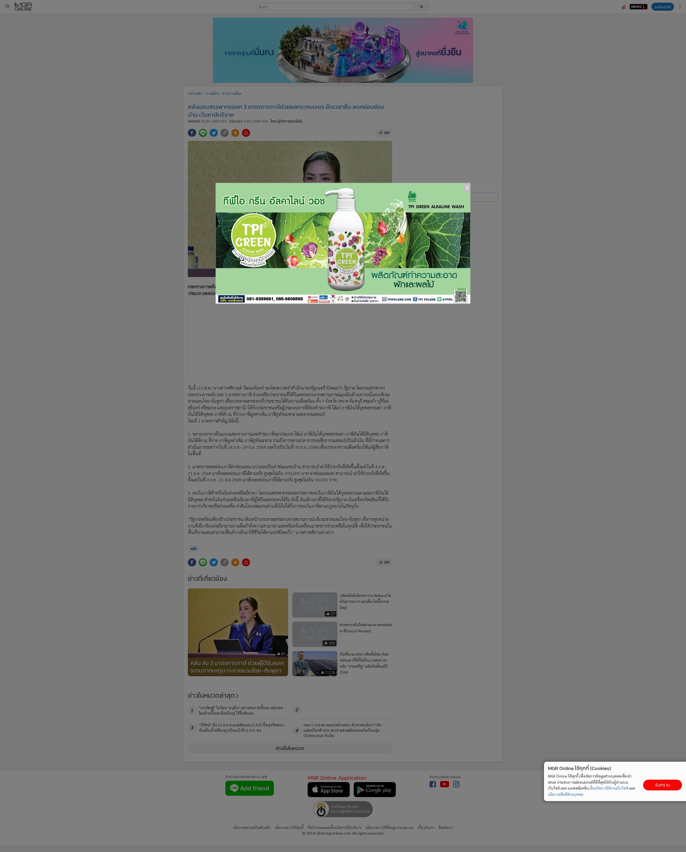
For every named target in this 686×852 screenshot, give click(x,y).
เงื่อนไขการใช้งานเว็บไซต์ (609, 788)
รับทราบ (662, 785)
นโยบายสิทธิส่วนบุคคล (565, 794)
